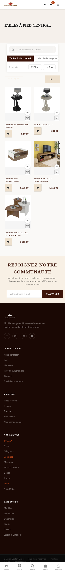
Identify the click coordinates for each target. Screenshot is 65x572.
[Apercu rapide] (27, 112)
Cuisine (7, 529)
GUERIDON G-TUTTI (43, 125)
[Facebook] (7, 336)
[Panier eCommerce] (44, 4)
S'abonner (52, 294)
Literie (7, 524)
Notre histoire (10, 400)
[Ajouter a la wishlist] (27, 118)
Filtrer (36, 67)
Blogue (7, 406)
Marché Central (11, 467)
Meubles (8, 508)
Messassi (8, 462)
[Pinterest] (24, 336)
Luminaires (9, 513)
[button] (52, 79)
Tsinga (7, 478)
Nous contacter (11, 355)
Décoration (9, 519)
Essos (7, 473)
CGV (31, 562)
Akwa (6, 446)
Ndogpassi (9, 451)
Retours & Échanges (14, 371)
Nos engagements (13, 422)
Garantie (8, 376)
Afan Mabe (9, 489)
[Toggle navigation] (58, 5)
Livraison (8, 365)
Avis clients (9, 416)
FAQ (6, 360)
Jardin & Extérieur (12, 535)
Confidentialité (20, 562)
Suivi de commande (13, 381)
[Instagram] (15, 336)
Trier (51, 67)
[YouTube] (32, 336)
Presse (7, 411)
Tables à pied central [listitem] (20, 58)
